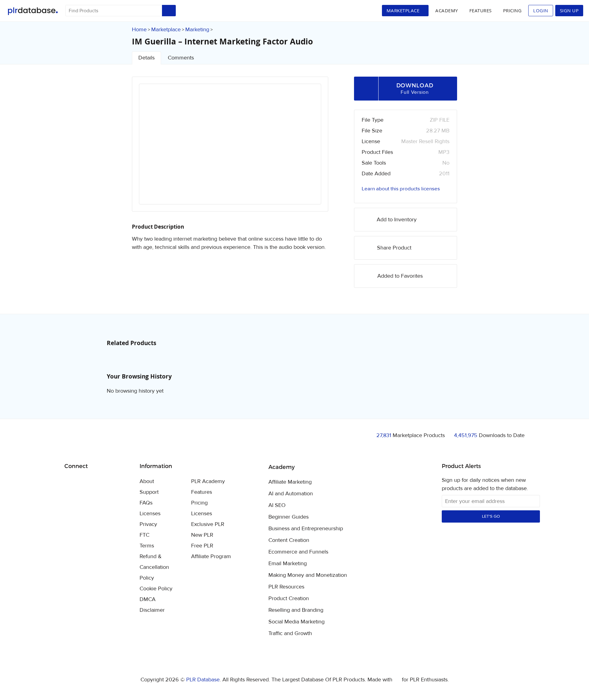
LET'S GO (491, 516)
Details (146, 57)
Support (149, 492)
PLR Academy (208, 481)
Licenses (150, 513)
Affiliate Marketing (290, 482)
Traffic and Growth (290, 633)
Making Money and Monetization (307, 575)
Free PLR (202, 545)
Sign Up (569, 10)
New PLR (202, 535)
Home (139, 29)
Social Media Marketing (296, 622)
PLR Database (33, 11)
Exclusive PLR (207, 524)
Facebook (70, 482)
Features (480, 10)
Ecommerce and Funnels (298, 552)
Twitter (84, 482)
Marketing (197, 29)
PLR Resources (286, 587)
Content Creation (288, 540)
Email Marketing (287, 563)
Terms (147, 545)
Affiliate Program (211, 556)
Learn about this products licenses (401, 188)
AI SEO (277, 505)
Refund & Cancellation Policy (154, 567)
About (147, 481)
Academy (446, 10)
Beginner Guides (288, 517)
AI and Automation (290, 493)
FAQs (146, 502)
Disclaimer (152, 610)
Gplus (99, 482)
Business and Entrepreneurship (305, 528)
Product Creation (288, 598)
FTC (144, 535)
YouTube (113, 482)
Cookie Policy (156, 588)
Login (540, 10)
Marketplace (166, 29)
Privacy (148, 524)
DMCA (148, 599)
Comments (181, 57)
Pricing (512, 10)
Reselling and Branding (295, 610)
